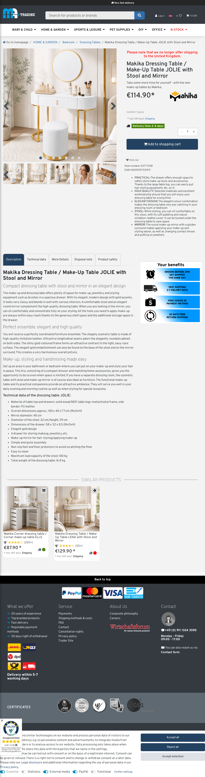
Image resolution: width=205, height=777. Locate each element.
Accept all (173, 737)
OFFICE (157, 30)
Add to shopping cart (164, 144)
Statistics (34, 772)
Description (13, 260)
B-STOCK (177, 30)
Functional (104, 772)
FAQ (61, 623)
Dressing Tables (89, 42)
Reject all (173, 747)
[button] (40, 158)
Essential (12, 772)
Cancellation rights (70, 632)
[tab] (13, 260)
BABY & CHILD (22, 30)
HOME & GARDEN (53, 30)
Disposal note (83, 260)
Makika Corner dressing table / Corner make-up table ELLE (25, 535)
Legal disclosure (31, 763)
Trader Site (65, 641)
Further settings (123, 772)
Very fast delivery (107, 3)
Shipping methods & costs (75, 618)
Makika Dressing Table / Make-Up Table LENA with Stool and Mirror (76, 537)
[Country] (170, 16)
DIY (141, 30)
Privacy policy (67, 636)
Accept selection (173, 756)
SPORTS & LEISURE (87, 30)
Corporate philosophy (124, 614)
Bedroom (68, 42)
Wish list (134, 160)
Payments (65, 614)
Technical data (36, 260)
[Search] (139, 15)
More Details (60, 260)
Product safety (108, 260)
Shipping (149, 118)
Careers (115, 618)
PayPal (83, 772)
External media (60, 772)
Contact (63, 627)
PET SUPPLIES (120, 30)
